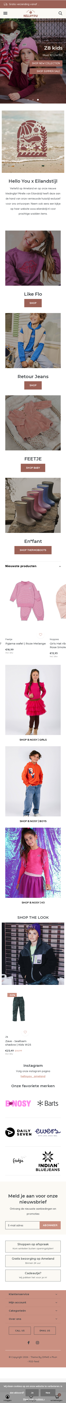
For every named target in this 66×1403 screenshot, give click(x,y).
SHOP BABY (33, 467)
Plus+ (54, 1357)
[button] (5, 13)
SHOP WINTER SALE (17, 71)
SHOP (33, 303)
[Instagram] (37, 1343)
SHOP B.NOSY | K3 (33, 902)
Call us (19, 1330)
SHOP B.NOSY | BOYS (33, 821)
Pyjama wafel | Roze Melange (25, 643)
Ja (32, 1392)
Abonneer (50, 1225)
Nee (48, 1392)
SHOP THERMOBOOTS (33, 550)
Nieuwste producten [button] (20, 566)
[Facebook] (29, 1343)
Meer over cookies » (34, 1399)
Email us (45, 1330)
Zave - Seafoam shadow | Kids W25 (18, 1042)
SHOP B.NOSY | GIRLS (33, 739)
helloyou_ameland (33, 1076)
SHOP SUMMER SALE (17, 63)
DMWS (45, 1357)
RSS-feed (34, 1361)
